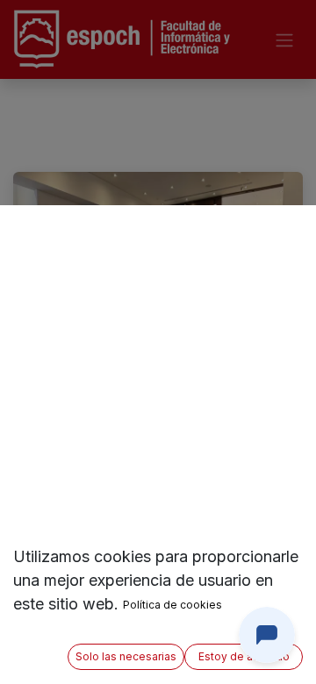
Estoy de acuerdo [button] (244, 656)
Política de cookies (172, 604)
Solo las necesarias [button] (125, 656)
